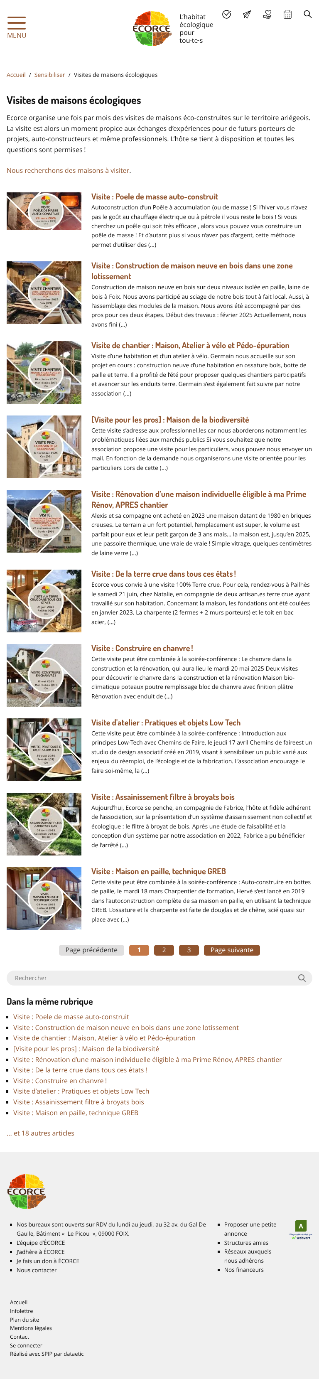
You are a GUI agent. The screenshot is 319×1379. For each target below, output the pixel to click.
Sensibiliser (49, 75)
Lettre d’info (247, 14)
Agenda (287, 14)
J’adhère (226, 14)
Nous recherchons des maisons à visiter (68, 170)
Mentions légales (31, 1328)
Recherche (308, 14)
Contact (19, 1336)
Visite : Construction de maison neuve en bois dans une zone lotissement (126, 1027)
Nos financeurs (244, 1269)
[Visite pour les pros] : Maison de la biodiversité (170, 419)
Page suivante (232, 949)
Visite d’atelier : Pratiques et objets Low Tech (165, 722)
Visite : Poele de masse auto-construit (154, 196)
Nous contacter (37, 1270)
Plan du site (24, 1319)
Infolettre (21, 1311)
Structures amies (246, 1242)
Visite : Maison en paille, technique (158, 870)
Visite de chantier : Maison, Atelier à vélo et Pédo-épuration (190, 344)
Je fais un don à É (267, 14)
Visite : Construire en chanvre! (142, 647)
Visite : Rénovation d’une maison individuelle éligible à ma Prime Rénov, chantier (147, 1059)
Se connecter (26, 1345)
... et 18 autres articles (40, 1133)
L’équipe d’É (41, 1242)
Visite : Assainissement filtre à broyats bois (163, 796)
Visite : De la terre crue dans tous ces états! (163, 573)
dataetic (73, 1353)
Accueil (16, 75)
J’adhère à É (41, 1252)
